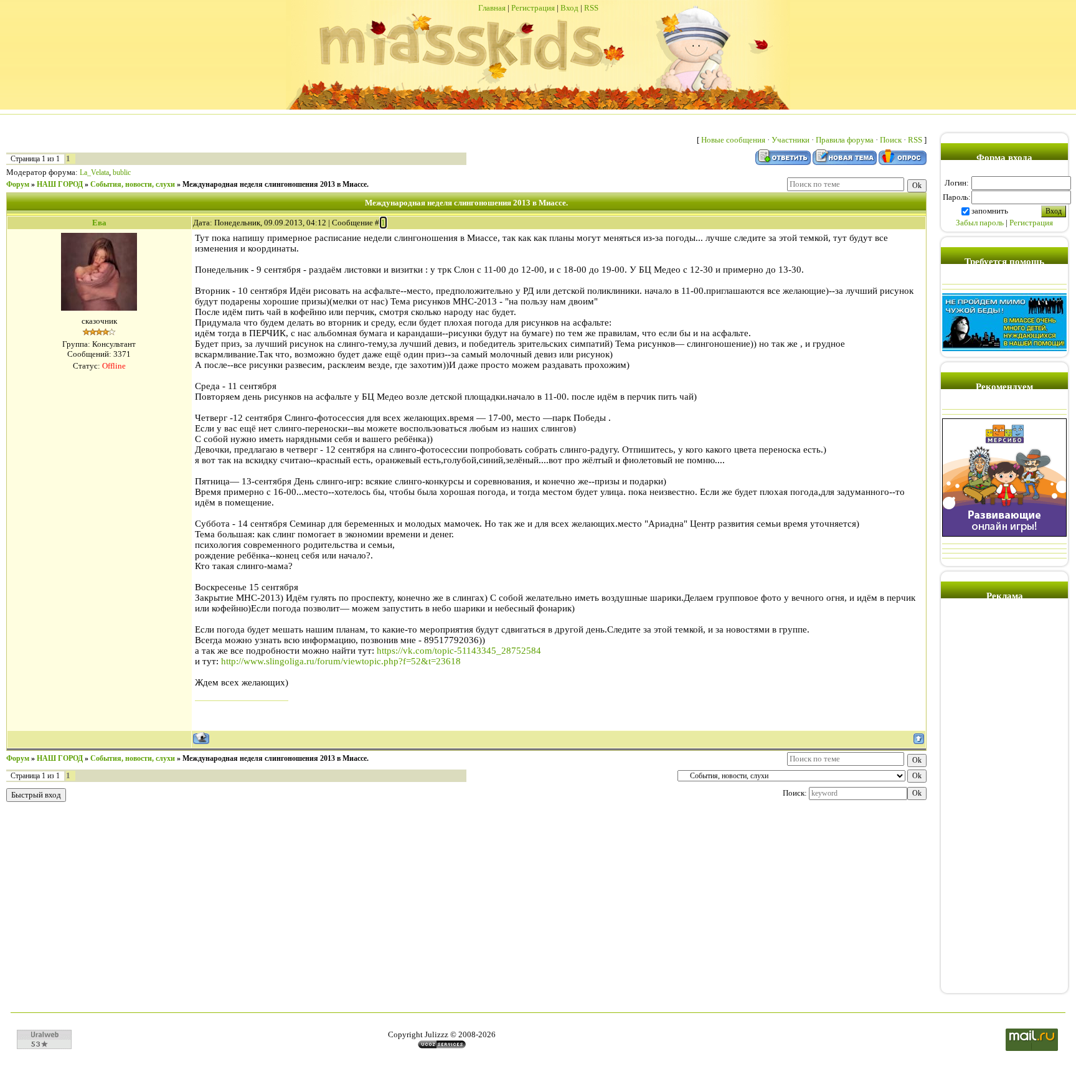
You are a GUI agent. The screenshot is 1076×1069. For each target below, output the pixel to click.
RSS (591, 7)
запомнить (989, 210)
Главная (492, 7)
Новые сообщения (733, 139)
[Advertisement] (1004, 800)
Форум (17, 184)
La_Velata (94, 172)
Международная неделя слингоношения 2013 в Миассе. (275, 184)
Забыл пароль (980, 222)
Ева (99, 222)
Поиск (891, 139)
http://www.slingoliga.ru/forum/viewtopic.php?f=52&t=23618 (341, 661)
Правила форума (845, 139)
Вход (569, 7)
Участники (790, 139)
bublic (122, 172)
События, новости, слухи (132, 184)
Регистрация (533, 7)
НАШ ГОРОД (60, 184)
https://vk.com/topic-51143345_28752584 (459, 651)
